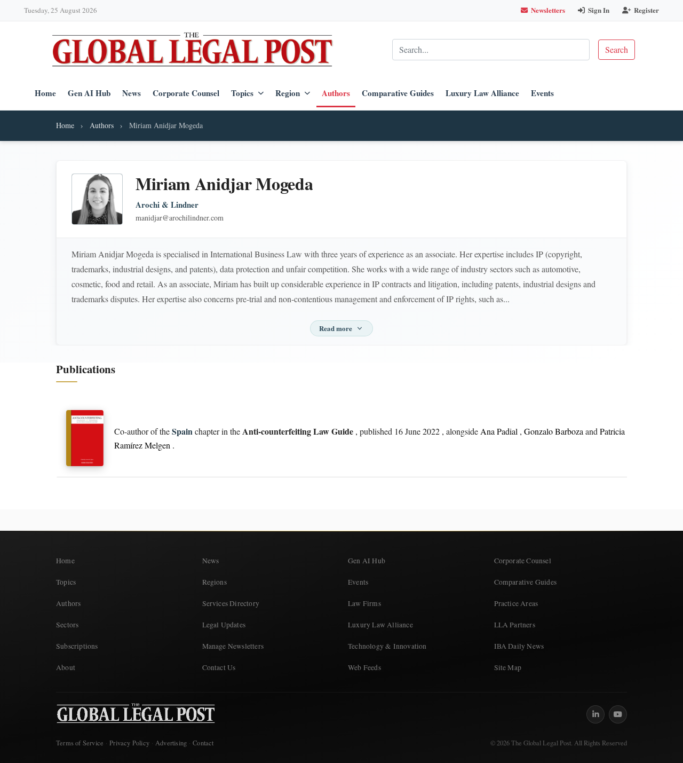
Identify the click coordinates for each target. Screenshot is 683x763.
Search (616, 49)
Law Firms (364, 603)
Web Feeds (364, 667)
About (65, 667)
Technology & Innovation (387, 646)
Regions (214, 582)
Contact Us (219, 667)
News (131, 93)
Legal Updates (224, 625)
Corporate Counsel (186, 93)
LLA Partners (514, 625)
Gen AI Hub (89, 93)
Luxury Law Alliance (482, 93)
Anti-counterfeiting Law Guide (297, 431)
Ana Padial (499, 431)
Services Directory (231, 603)
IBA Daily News (519, 646)
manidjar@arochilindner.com (180, 218)
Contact (203, 743)
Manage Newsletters (233, 646)
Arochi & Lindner (167, 204)
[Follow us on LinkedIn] (595, 714)
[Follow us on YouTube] (618, 714)
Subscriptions (77, 646)
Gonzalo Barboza (553, 431)
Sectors (67, 625)
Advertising (171, 743)
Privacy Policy (129, 743)
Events (542, 93)
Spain (182, 431)
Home (45, 93)
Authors (336, 93)
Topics (242, 93)
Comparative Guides (398, 93)
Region (287, 93)
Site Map (508, 667)
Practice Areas (516, 603)
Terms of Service (80, 743)
